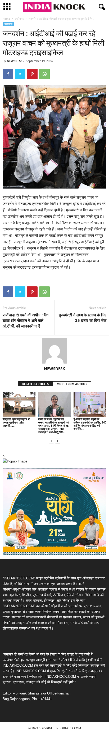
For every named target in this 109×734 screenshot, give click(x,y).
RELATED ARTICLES (35, 384)
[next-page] (57, 441)
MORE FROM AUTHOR (72, 384)
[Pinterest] (32, 74)
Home (6, 18)
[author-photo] (54, 351)
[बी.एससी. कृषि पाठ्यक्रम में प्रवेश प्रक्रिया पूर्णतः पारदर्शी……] (19, 404)
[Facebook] (8, 74)
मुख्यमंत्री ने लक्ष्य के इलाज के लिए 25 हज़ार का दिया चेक (82, 317)
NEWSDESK (14, 61)
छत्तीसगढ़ (19, 18)
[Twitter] (20, 74)
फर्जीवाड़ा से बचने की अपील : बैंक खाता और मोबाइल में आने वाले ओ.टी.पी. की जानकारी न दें (25, 320)
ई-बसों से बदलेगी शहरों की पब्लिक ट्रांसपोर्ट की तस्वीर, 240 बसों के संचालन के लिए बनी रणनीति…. (90, 424)
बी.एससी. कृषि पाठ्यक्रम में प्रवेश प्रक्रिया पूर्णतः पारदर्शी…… (16, 422)
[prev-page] (51, 441)
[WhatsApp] (44, 74)
